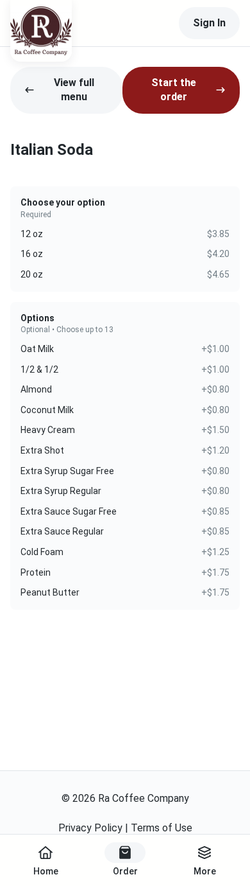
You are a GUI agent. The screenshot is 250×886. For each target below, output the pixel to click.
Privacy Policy (90, 828)
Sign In (209, 23)
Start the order (173, 89)
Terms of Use (161, 828)
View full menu (74, 89)
